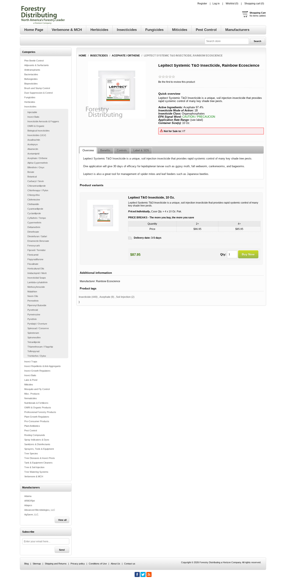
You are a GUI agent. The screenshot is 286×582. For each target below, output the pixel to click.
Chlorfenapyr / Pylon (37, 190)
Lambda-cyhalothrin (37, 282)
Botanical (32, 176)
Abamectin (32, 149)
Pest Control (30, 430)
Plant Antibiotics (32, 426)
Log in (216, 3)
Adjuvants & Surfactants (36, 65)
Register (202, 3)
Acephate (104, 296)
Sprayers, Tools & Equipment (39, 449)
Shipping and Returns (56, 563)
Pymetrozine (33, 314)
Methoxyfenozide (36, 287)
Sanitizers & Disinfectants (37, 444)
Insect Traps (30, 361)
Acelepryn (32, 144)
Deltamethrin (33, 227)
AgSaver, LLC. (31, 514)
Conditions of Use (98, 563)
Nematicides (30, 398)
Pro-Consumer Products (36, 421)
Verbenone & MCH (33, 476)
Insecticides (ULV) (36, 135)
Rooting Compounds (34, 435)
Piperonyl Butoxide (36, 305)
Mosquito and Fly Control (37, 389)
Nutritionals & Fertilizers (36, 403)
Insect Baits (33, 117)
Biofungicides (31, 79)
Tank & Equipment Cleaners (38, 462)
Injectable (32, 112)
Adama (27, 496)
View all (62, 520)
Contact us (129, 563)
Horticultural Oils (35, 268)
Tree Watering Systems (36, 472)
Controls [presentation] (122, 150)
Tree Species (31, 453)
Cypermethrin (34, 222)
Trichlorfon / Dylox (36, 356)
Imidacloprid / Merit (36, 273)
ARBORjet (29, 500)
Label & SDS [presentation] (141, 150)
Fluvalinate (32, 264)
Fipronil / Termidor (36, 250)
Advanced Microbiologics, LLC (39, 510)
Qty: (223, 254)
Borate (30, 172)
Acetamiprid (33, 153)
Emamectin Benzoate (38, 241)
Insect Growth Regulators (37, 370)
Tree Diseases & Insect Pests (39, 458)
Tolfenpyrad (33, 351)
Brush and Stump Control (37, 88)
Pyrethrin (32, 319)
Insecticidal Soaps (36, 277)
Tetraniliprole (33, 342)
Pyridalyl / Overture (37, 323)
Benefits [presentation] (105, 150)
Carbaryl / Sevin (35, 181)
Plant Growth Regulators (36, 416)
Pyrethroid (32, 310)
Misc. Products (32, 393)
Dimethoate (33, 232)
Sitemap (37, 563)
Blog (26, 563)
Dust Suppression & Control (38, 93)
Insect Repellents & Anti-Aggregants (42, 366)
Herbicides (29, 102)
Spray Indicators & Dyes (36, 439)
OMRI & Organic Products (37, 407)
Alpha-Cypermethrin (37, 163)
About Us (115, 563)
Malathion (32, 291)
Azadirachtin (33, 140)
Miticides (28, 384)
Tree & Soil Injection (34, 467)
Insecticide (85, 296)
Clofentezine (33, 199)
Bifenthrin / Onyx (35, 167)
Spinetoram (33, 333)
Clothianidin (33, 204)
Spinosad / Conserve (38, 328)
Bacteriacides (31, 74)
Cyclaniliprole (34, 213)
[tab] (88, 150)
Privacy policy (78, 563)
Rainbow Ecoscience (108, 281)
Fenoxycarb (33, 245)
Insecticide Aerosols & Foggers (43, 121)
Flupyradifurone (35, 259)
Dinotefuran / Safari (37, 236)
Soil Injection (123, 296)
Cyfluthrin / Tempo (36, 218)
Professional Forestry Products (40, 412)
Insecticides (30, 106)
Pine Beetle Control (34, 60)
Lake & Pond (30, 380)
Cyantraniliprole (35, 209)
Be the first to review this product (176, 81)
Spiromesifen (34, 337)
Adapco (28, 505)
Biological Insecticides (38, 130)
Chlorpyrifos (33, 195)
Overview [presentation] (88, 150)
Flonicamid (32, 254)
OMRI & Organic (35, 126)
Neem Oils (32, 296)
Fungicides (29, 97)
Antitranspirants (32, 70)
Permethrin (33, 300)
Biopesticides (31, 83)
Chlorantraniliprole (36, 186)
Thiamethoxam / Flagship (40, 346)
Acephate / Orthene (37, 158)
